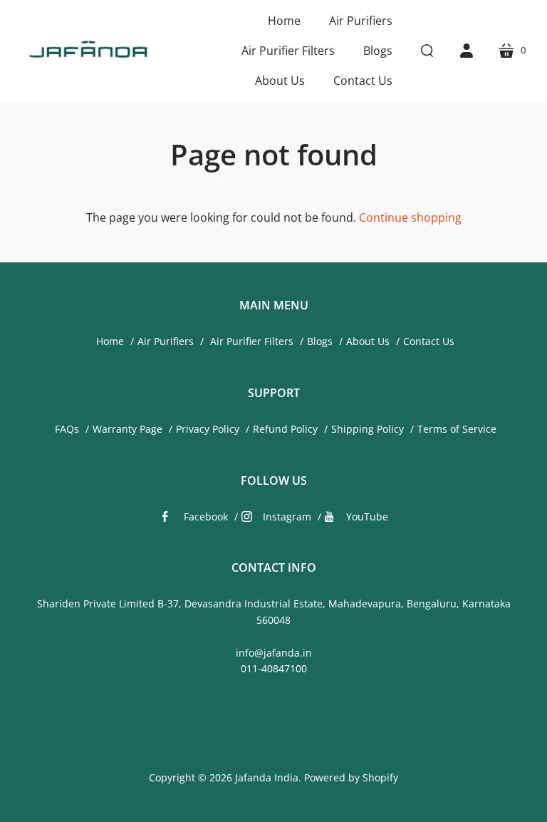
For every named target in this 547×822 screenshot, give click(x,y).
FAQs (67, 429)
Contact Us (428, 341)
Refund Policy (285, 429)
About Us (368, 341)
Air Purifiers (165, 341)
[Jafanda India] (87, 50)
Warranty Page (127, 429)
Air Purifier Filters (250, 341)
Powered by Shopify (351, 777)
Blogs (320, 341)
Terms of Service (456, 429)
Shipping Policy (367, 429)
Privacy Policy (207, 429)
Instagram (287, 516)
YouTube (367, 516)
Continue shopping (410, 217)
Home (110, 341)
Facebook (206, 516)
